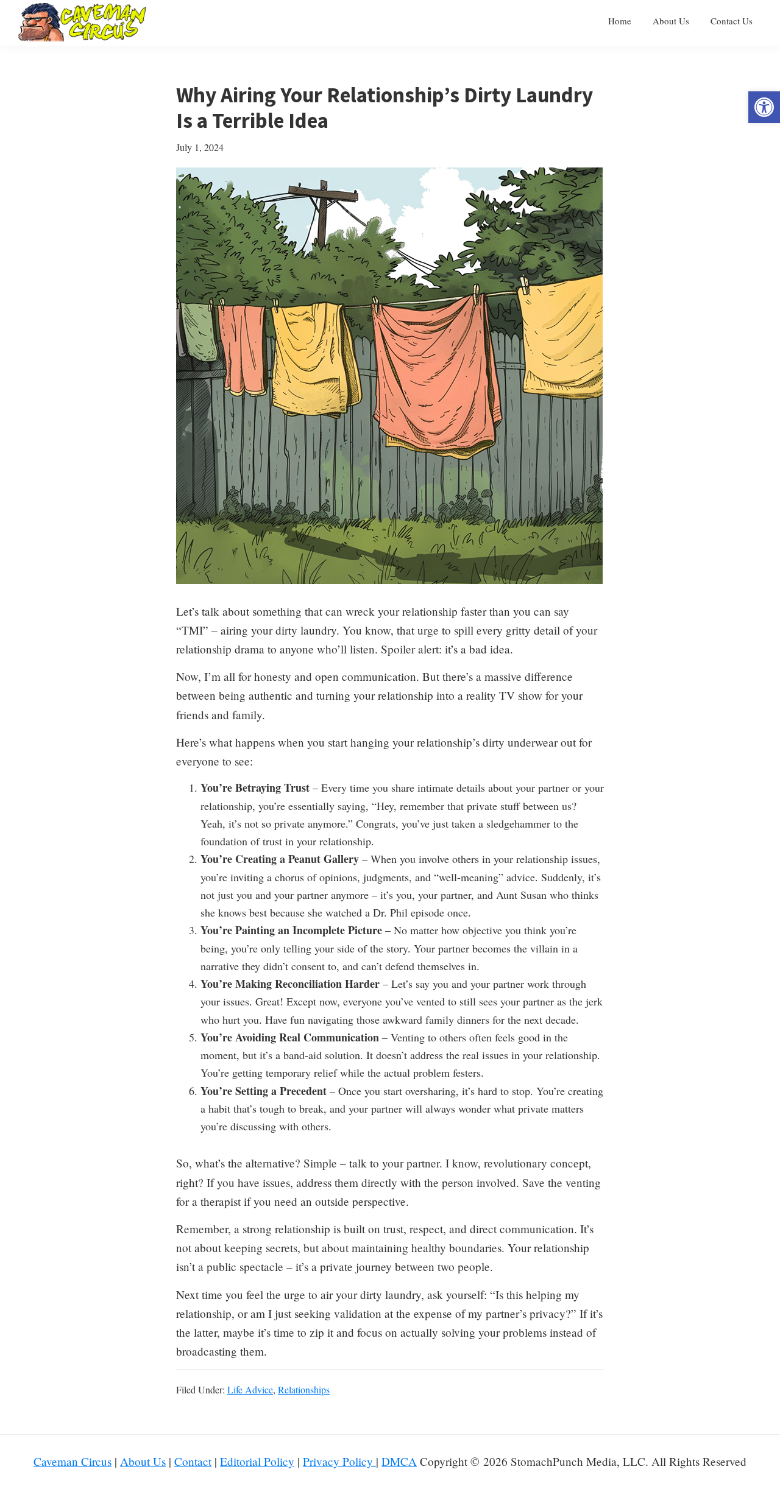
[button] (764, 107)
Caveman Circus (73, 1461)
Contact (192, 1461)
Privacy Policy (339, 1461)
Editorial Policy (257, 1461)
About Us (143, 1461)
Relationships (304, 1389)
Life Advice (250, 1389)
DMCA (399, 1461)
